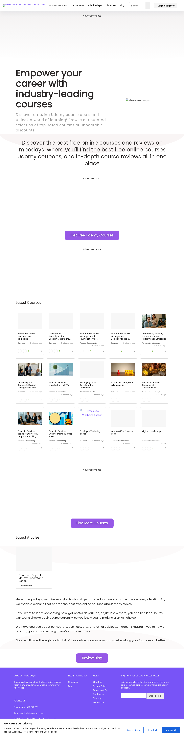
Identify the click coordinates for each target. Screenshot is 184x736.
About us (97, 682)
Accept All (171, 730)
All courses (73, 682)
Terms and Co (100, 690)
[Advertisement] (92, 38)
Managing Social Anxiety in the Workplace (88, 385)
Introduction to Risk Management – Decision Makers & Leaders (120, 337)
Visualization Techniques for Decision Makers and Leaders (59, 337)
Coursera (78, 5)
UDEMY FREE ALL (58, 5)
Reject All (152, 730)
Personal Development (151, 343)
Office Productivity (87, 392)
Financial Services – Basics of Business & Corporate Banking (28, 434)
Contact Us (98, 694)
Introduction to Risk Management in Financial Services (89, 336)
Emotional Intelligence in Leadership (122, 383)
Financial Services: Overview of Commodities (151, 385)
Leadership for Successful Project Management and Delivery (27, 386)
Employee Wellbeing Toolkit (90, 432)
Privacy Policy (100, 686)
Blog (122, 5)
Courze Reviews (25, 585)
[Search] (147, 5)
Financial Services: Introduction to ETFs (59, 383)
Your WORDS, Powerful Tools (122, 432)
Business (21, 343)
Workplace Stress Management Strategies (26, 336)
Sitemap (97, 698)
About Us (111, 5)
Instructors (98, 702)
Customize (132, 730)
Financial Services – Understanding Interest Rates (60, 434)
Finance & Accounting (88, 343)
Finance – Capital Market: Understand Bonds (31, 578)
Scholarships (95, 5)
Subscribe (155, 695)
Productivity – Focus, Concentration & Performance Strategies (154, 336)
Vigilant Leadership (151, 431)
